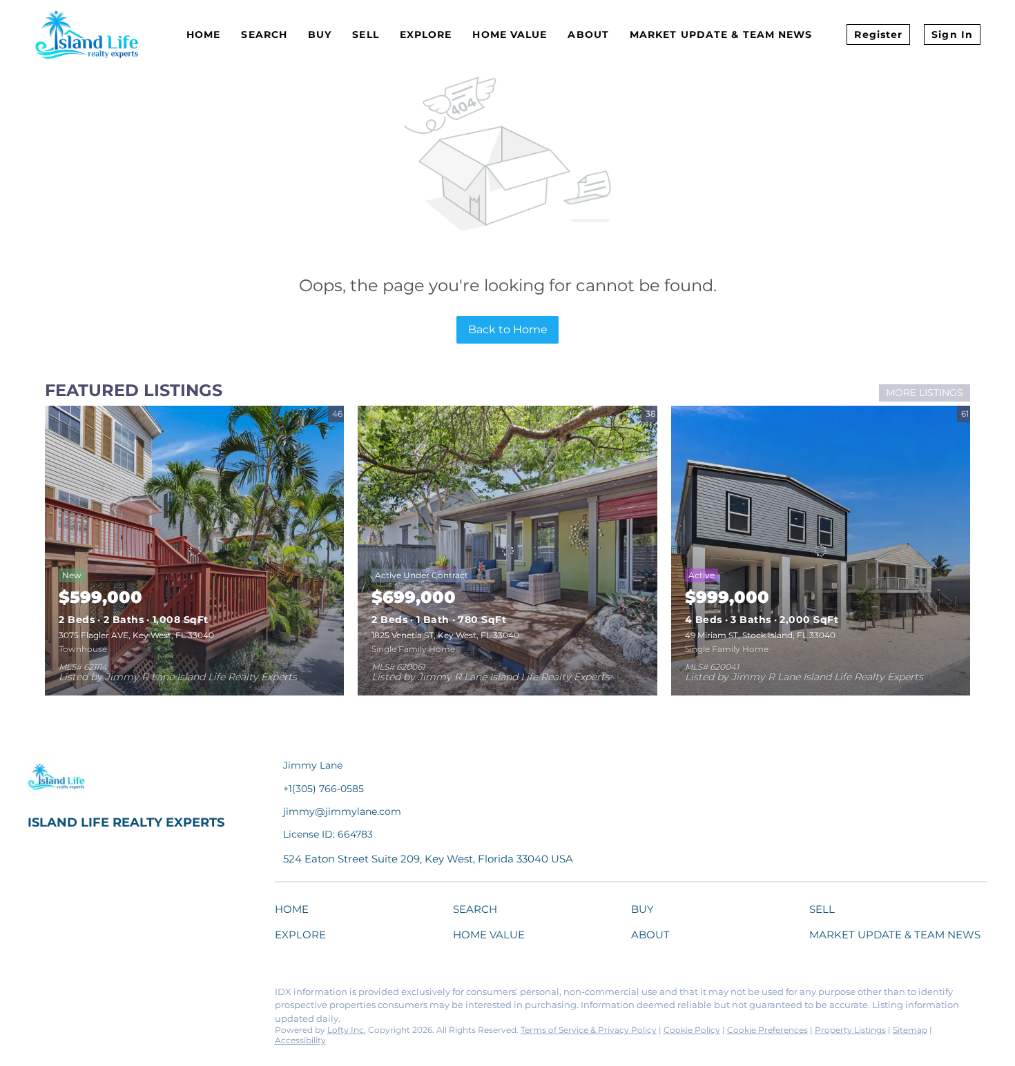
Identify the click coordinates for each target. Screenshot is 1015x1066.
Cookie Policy (692, 1030)
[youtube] (176, 995)
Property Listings (850, 1030)
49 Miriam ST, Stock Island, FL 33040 (760, 635)
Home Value (509, 34)
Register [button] (878, 34)
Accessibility (300, 1040)
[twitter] (93, 995)
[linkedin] (65, 995)
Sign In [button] (952, 34)
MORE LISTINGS (924, 392)
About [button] (588, 34)
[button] (295, 911)
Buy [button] (319, 34)
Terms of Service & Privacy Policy (589, 1030)
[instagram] (148, 995)
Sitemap (910, 1030)
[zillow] (120, 995)
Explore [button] (426, 34)
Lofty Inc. (346, 1030)
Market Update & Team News (721, 34)
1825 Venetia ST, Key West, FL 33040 (445, 635)
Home (203, 34)
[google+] (203, 995)
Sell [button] (365, 34)
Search (264, 34)
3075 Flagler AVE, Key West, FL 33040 (136, 635)
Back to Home (508, 329)
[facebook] (38, 995)
